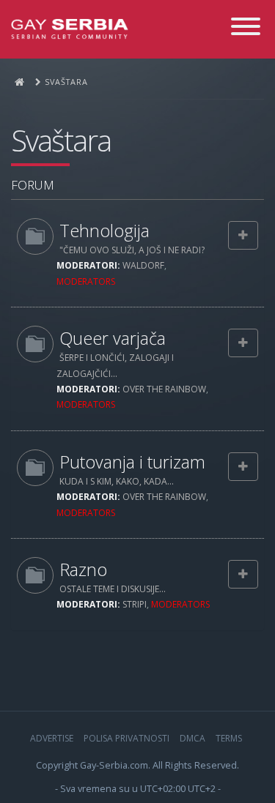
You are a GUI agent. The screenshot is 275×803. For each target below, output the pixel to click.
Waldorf (143, 265)
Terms (229, 738)
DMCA (192, 738)
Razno (83, 569)
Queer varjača (112, 338)
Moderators (85, 281)
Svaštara (61, 140)
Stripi (134, 604)
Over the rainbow (164, 389)
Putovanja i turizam (132, 462)
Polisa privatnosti (126, 738)
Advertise (51, 738)
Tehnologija (104, 230)
